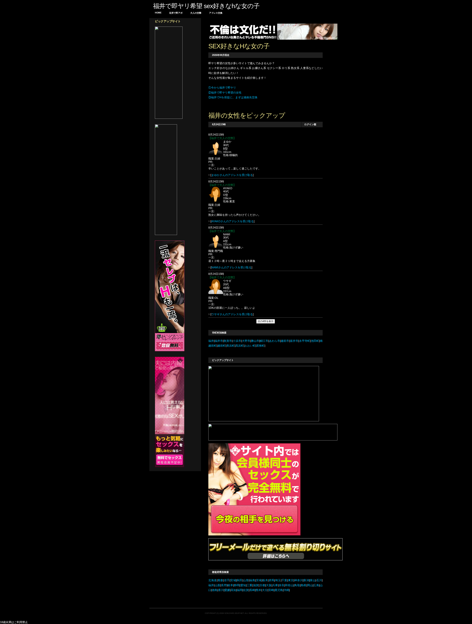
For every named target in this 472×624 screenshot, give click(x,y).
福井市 (219, 340)
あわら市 (274, 340)
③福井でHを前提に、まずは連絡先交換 (232, 97)
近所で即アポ (176, 13)
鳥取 (297, 585)
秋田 (239, 580)
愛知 (243, 585)
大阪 (269, 585)
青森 (220, 580)
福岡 (239, 590)
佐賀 (246, 590)
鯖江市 (264, 340)
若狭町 (260, 345)
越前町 (221, 345)
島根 (303, 585)
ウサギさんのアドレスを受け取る (232, 314)
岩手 (227, 580)
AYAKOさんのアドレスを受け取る (232, 221)
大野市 (246, 340)
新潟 (306, 580)
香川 (221, 590)
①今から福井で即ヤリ (222, 87)
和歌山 (289, 585)
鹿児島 (279, 590)
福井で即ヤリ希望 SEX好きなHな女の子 (206, 5)
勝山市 (255, 340)
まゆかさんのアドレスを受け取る (232, 175)
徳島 (214, 590)
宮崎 (271, 590)
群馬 (271, 580)
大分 (265, 590)
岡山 (310, 585)
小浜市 (237, 340)
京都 (262, 585)
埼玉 (278, 580)
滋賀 (256, 585)
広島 (316, 585)
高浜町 (239, 345)
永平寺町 (304, 340)
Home (158, 12)
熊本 (258, 590)
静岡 (237, 585)
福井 (211, 340)
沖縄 (286, 590)
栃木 (265, 580)
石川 (319, 580)
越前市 (285, 340)
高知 (233, 590)
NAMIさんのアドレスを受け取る (231, 267)
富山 (313, 580)
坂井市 (294, 340)
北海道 (212, 580)
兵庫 (275, 585)
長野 (224, 585)
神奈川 (298, 580)
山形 (246, 580)
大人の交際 (195, 13)
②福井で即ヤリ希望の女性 (225, 92)
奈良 (281, 585)
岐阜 (230, 585)
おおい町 (250, 345)
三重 (249, 585)
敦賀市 (228, 340)
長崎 (252, 590)
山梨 (217, 585)
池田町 (315, 340)
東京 (291, 580)
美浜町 (230, 345)
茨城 (259, 580)
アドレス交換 (215, 13)
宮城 (233, 580)
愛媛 (227, 590)
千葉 (284, 580)
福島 (252, 580)
